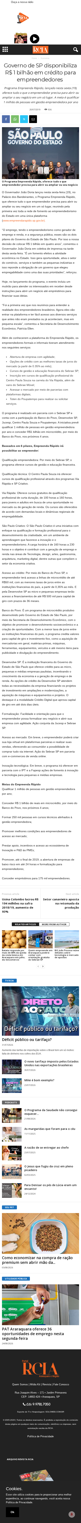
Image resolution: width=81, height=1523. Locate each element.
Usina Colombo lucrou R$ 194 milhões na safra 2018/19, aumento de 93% (20, 905)
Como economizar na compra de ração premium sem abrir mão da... (37, 1260)
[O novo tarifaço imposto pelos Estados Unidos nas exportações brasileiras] (12, 1067)
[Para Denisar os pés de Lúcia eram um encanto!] (12, 1190)
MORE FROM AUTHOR (54, 924)
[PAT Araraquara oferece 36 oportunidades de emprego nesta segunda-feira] (40, 1304)
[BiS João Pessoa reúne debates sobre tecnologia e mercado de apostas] (67, 939)
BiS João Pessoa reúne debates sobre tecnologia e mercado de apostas (67, 954)
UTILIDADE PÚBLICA (16, 1278)
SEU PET (9, 1207)
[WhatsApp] (15, 119)
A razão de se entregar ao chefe (46, 1147)
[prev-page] (38, 966)
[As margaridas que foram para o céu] (12, 1134)
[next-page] (43, 966)
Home (34, 58)
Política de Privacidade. (19, 1502)
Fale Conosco (61, 1384)
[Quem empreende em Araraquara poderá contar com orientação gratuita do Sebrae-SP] (40, 939)
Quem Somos (20, 1384)
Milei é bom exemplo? (39, 1080)
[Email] (33, 119)
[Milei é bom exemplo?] (12, 1085)
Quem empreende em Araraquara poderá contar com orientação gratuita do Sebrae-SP (40, 955)
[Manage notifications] (72, 1514)
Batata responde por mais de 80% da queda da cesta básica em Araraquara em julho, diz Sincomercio (14, 955)
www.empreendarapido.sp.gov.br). (24, 220)
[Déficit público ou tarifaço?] (40, 1011)
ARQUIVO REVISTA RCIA (20, 1459)
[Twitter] (24, 119)
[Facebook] (6, 119)
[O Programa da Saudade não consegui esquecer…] (12, 1115)
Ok (12, 1512)
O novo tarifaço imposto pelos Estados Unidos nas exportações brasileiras (51, 1063)
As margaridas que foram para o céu (49, 1129)
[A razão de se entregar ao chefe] (12, 1153)
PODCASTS (11, 1102)
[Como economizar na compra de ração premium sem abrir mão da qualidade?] (40, 1233)
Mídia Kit (35, 1384)
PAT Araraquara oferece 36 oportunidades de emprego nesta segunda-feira (33, 1334)
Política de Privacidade (40, 1436)
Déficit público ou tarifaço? (27, 1039)
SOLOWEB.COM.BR (54, 1412)
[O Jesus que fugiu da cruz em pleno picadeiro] (12, 1171)
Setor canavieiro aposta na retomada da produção (61, 903)
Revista (46, 1384)
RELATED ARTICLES (25, 924)
